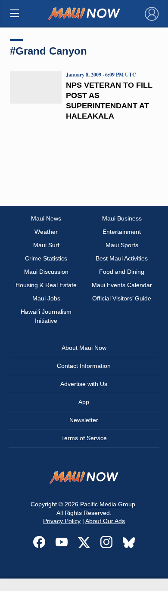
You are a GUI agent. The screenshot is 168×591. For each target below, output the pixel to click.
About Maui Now (84, 347)
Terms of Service (84, 438)
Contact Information (84, 365)
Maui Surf (46, 245)
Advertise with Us (83, 383)
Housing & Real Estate (46, 285)
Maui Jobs (46, 298)
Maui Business (122, 218)
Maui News (46, 218)
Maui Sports (122, 245)
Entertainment (122, 231)
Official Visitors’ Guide (121, 298)
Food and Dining (121, 271)
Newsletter (83, 419)
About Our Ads (105, 521)
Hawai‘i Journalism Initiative (46, 316)
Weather (46, 231)
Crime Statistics (46, 258)
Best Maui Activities (122, 258)
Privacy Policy (62, 521)
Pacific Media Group (107, 504)
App (83, 401)
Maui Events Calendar (122, 285)
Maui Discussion (46, 271)
